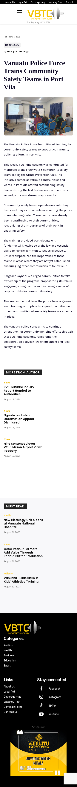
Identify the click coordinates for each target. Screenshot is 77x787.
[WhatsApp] (45, 364)
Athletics (8, 573)
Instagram (55, 697)
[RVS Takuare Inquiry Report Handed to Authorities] (59, 392)
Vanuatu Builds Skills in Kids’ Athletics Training (21, 580)
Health (7, 515)
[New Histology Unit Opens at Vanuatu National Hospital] (59, 525)
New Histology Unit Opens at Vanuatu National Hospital (23, 523)
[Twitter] (28, 364)
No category (12, 44)
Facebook (54, 688)
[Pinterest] (36, 364)
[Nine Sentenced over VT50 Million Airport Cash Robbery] (59, 449)
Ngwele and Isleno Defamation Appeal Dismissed (19, 419)
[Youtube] (41, 714)
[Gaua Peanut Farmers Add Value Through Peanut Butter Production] (59, 554)
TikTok (52, 705)
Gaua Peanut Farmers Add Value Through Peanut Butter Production (23, 552)
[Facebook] (19, 364)
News (7, 382)
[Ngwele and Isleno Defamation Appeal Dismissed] (59, 420)
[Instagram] (41, 697)
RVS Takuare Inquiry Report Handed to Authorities (19, 390)
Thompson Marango (18, 51)
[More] (54, 364)
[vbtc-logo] (45, 12)
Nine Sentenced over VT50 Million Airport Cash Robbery (23, 447)
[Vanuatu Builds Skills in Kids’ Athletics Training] (59, 583)
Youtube (54, 714)
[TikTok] (41, 706)
